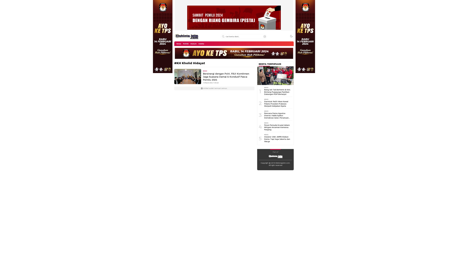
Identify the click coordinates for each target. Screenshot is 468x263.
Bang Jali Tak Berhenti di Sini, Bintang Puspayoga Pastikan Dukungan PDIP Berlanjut (277, 92)
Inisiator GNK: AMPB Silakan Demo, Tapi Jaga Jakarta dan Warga (277, 139)
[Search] (265, 36)
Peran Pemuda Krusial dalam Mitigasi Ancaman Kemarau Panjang (277, 127)
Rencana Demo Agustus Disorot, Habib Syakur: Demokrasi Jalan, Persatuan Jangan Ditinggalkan (276, 116)
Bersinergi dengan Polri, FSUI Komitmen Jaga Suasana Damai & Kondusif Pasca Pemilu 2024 (226, 76)
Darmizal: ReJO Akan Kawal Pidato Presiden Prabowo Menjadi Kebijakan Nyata (276, 104)
